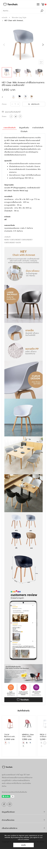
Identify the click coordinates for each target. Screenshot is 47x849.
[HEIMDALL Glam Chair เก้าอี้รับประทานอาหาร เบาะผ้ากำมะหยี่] (28, 724)
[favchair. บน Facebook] (4, 804)
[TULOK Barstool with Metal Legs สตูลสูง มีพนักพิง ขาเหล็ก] (10, 724)
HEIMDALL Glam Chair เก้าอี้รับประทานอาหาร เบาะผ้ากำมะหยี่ (28, 737)
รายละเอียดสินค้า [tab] (9, 127)
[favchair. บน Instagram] (9, 804)
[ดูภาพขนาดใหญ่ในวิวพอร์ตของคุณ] (41, 62)
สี (2, 97)
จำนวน (4, 104)
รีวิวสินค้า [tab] (24, 131)
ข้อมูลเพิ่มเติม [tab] (24, 127)
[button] (42, 44)
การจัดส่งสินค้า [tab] (38, 127)
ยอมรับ (23, 845)
